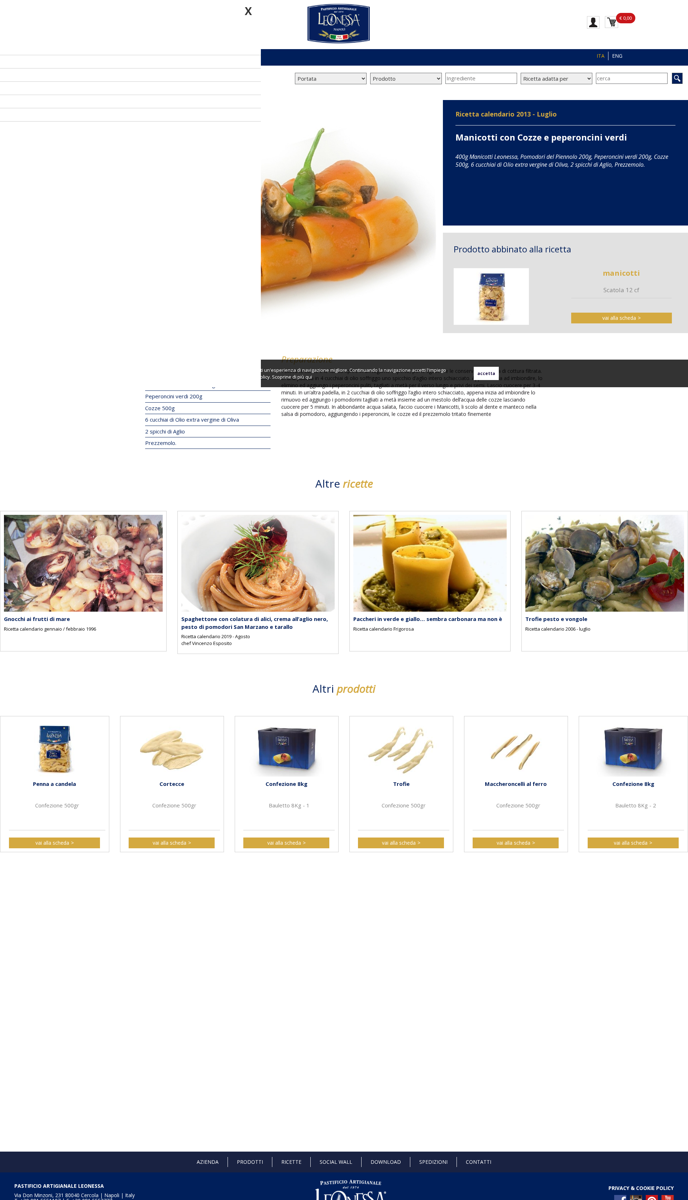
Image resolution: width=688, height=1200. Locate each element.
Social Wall (336, 1161)
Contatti (478, 1161)
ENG (617, 55)
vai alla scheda (619, 317)
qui (308, 377)
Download (386, 1161)
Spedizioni (433, 1161)
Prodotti (250, 1161)
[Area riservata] (593, 21)
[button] (7, 575)
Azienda (208, 1161)
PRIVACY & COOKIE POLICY (641, 1188)
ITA (601, 55)
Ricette (291, 1161)
